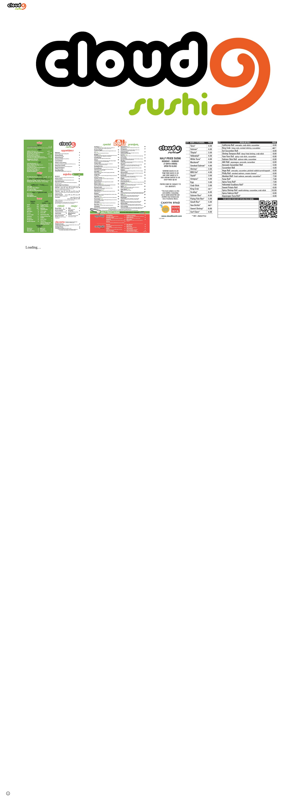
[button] (8, 793)
